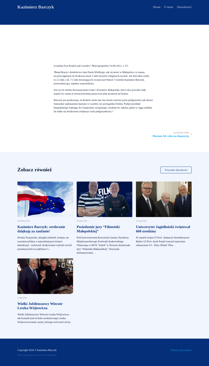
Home (156, 7)
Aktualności (184, 7)
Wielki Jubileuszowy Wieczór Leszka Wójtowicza (40, 306)
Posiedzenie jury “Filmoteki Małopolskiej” (98, 229)
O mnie (168, 7)
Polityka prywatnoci (181, 350)
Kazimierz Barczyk (35, 7)
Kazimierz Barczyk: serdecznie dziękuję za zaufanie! (41, 229)
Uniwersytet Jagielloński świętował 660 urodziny (163, 229)
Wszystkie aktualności (176, 170)
